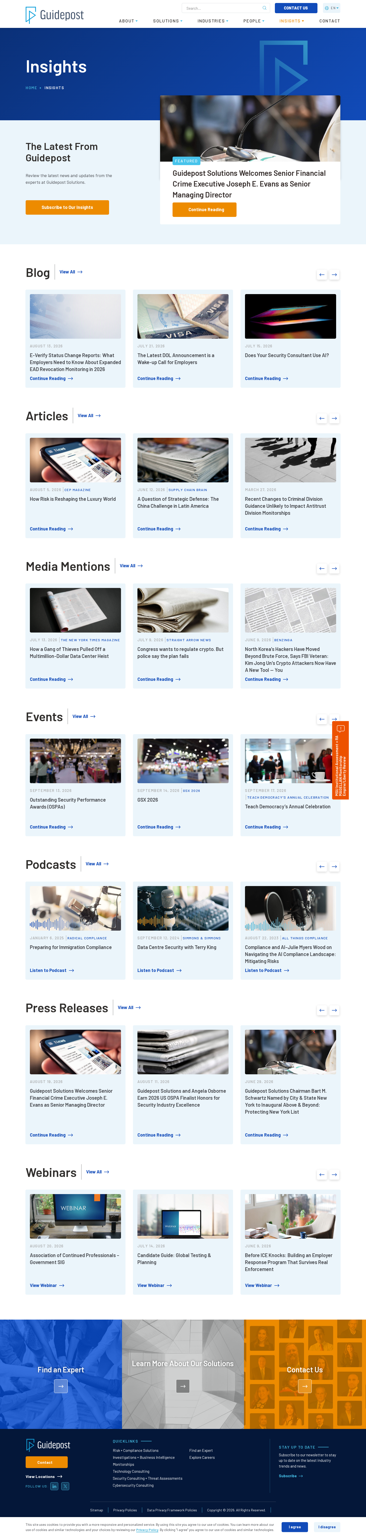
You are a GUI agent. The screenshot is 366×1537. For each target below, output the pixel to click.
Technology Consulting (131, 1471)
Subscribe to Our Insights (67, 207)
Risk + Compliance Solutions (136, 1450)
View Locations (40, 1476)
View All (67, 271)
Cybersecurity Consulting (133, 1485)
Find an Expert (201, 1450)
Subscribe (288, 1475)
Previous (322, 275)
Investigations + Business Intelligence (144, 1457)
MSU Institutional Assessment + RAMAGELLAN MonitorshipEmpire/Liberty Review (340, 766)
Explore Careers (202, 1457)
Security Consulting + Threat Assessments (148, 1478)
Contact (45, 1462)
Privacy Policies (125, 1510)
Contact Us (296, 7)
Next (334, 275)
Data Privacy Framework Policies (172, 1510)
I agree (295, 1527)
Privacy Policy (147, 1530)
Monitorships (123, 1464)
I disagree (327, 1527)
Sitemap (96, 1510)
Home (31, 87)
